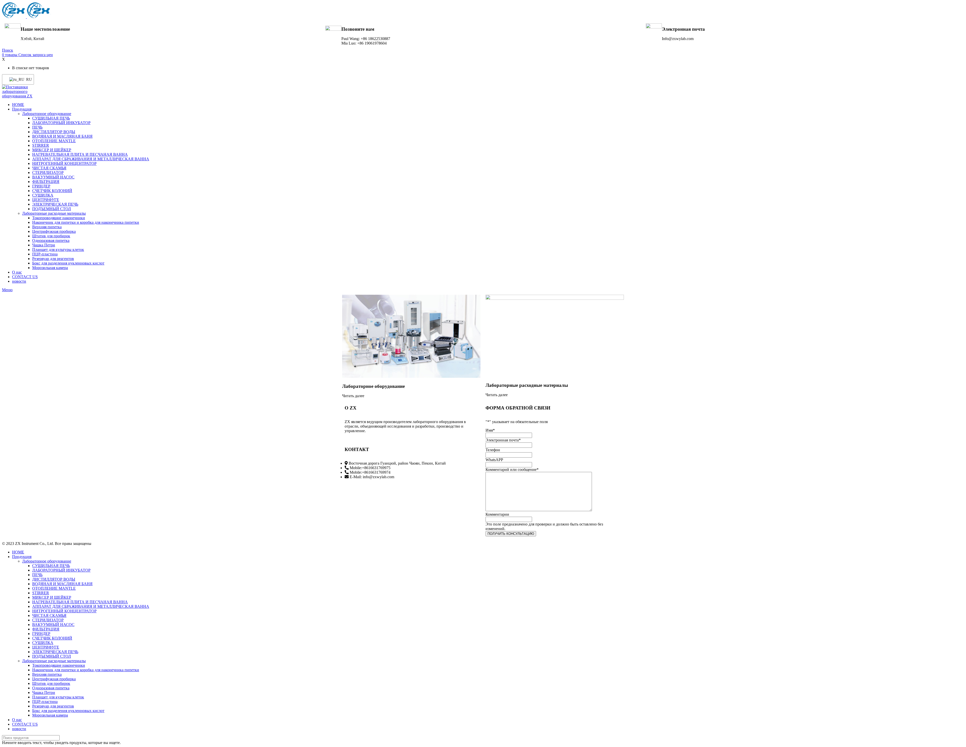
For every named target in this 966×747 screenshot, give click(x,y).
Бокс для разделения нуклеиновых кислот (68, 263)
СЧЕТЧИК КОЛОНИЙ (52, 191)
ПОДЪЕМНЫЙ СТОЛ (51, 209)
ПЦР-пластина (45, 254)
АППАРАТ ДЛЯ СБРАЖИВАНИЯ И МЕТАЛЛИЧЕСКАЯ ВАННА (90, 159)
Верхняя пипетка (47, 227)
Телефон (493, 450)
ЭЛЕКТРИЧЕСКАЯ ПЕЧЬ (55, 204)
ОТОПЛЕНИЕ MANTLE (54, 141)
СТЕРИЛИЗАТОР (48, 172)
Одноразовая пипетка (50, 240)
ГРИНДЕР (41, 186)
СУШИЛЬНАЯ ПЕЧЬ (51, 118)
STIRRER (40, 145)
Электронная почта (503, 440)
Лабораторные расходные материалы (54, 213)
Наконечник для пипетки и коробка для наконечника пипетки (85, 222)
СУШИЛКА (42, 195)
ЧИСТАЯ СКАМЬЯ (49, 168)
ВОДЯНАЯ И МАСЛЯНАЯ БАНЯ (62, 136)
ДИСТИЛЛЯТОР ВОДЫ (53, 132)
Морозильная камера (50, 268)
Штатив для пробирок (51, 236)
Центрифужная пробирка (54, 231)
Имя (490, 430)
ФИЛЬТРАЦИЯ (45, 181)
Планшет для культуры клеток (58, 249)
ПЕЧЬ (37, 127)
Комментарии (497, 514)
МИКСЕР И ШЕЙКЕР (51, 150)
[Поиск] (958, 737)
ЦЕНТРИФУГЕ (45, 200)
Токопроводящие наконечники (58, 218)
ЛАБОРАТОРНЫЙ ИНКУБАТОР (61, 123)
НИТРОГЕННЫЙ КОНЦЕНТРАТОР (64, 163)
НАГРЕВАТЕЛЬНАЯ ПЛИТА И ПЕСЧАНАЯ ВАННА (80, 154)
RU (27, 79)
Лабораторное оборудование (46, 113)
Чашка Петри (43, 245)
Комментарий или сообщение (512, 469)
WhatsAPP (494, 460)
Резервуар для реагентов (53, 258)
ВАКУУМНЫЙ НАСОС (53, 177)
